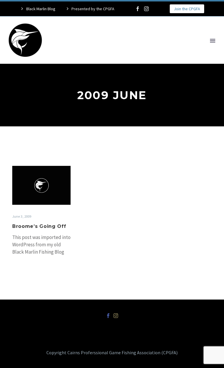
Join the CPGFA (187, 8)
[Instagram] (146, 8)
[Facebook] (137, 8)
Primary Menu (212, 40)
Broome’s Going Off (39, 226)
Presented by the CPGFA (92, 8)
